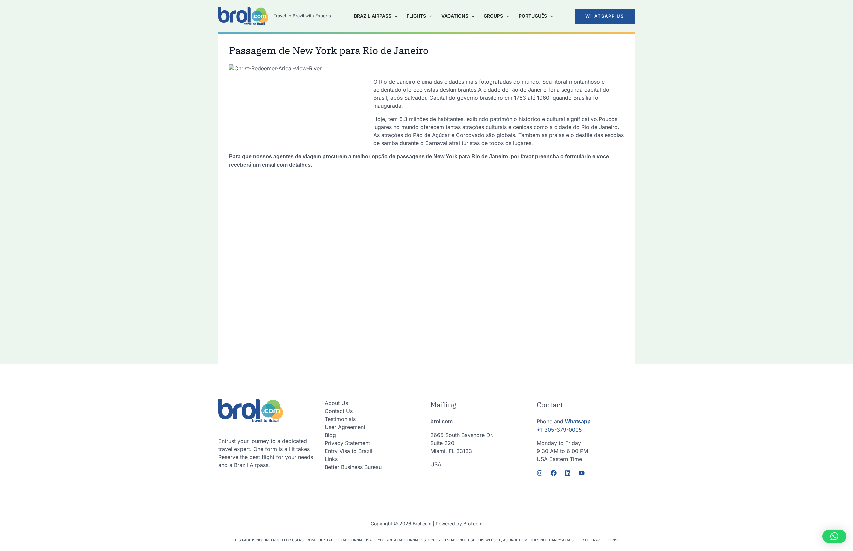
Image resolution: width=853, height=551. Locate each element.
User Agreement (345, 427)
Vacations (454, 16)
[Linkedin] (568, 473)
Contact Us (339, 411)
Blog (330, 435)
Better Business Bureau (353, 467)
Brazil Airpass (372, 16)
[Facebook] (554, 473)
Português (533, 16)
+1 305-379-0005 (559, 429)
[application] (394, 16)
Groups (493, 16)
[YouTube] (582, 473)
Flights (416, 16)
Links (331, 459)
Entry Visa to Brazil (348, 451)
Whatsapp (578, 421)
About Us (336, 403)
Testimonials (340, 419)
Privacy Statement (347, 443)
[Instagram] (540, 473)
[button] (605, 16)
